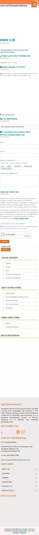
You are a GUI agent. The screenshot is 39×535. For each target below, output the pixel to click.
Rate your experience (7, 160)
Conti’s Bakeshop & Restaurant (17, 297)
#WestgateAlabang (7, 50)
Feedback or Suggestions (9, 173)
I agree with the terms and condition (13, 224)
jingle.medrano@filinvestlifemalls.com (15, 460)
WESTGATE (18, 529)
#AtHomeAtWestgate (8, 52)
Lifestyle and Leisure (13, 274)
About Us (5, 469)
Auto (7, 271)
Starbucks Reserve (12, 327)
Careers (5, 478)
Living (8, 267)
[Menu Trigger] (34, 4)
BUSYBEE (23, 531)
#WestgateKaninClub (21, 50)
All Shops (9, 308)
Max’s (8, 323)
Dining (8, 263)
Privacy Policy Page (21, 218)
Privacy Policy (8, 491)
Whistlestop (10, 293)
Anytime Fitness (11, 301)
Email (2, 151)
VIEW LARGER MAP (8, 115)
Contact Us (7, 486)
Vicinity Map (7, 482)
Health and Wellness (13, 278)
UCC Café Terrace (12, 304)
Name (2, 142)
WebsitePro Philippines (19, 533)
